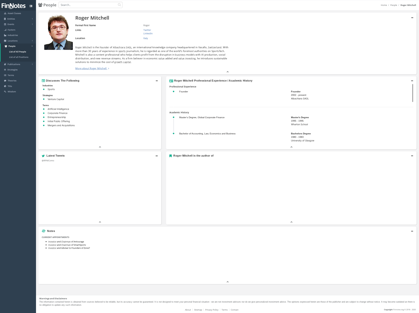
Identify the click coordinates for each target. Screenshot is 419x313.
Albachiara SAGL (122, 47)
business (180, 54)
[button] (227, 43)
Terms (225, 309)
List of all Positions (18, 57)
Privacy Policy (212, 309)
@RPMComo (48, 160)
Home (384, 5)
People (393, 5)
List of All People (17, 51)
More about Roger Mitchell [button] (91, 68)
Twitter (147, 30)
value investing (187, 58)
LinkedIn (148, 33)
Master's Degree (300, 117)
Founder (104, 47)
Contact (234, 309)
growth (118, 62)
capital (127, 62)
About (188, 309)
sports (122, 51)
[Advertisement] (368, 257)
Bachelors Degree (301, 133)
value (161, 58)
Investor (52, 241)
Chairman (66, 241)
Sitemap (198, 309)
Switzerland (214, 47)
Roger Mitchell (83, 47)
